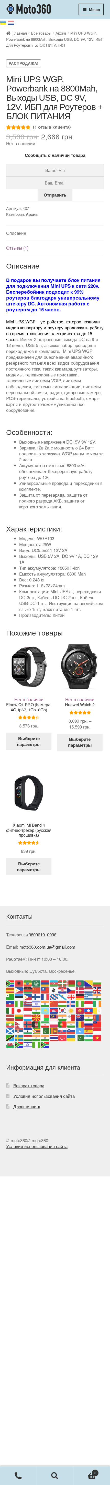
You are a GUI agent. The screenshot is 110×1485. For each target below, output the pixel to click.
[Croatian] (62, 989)
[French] (45, 996)
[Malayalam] (62, 1016)
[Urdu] (80, 1037)
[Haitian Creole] (10, 1003)
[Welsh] (10, 1044)
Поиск (55, 1476)
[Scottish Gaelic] (10, 1030)
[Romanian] (80, 1023)
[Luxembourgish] (28, 1016)
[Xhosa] (19, 1044)
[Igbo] (80, 1003)
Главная (20, 33)
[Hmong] (54, 1003)
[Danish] (80, 989)
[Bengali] (80, 983)
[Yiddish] (28, 1044)
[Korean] (62, 1010)
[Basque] (62, 983)
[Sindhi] (45, 1030)
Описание (16, 233)
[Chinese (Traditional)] (45, 989)
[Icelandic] (71, 1003)
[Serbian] (19, 1030)
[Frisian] (54, 996)
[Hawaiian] (28, 1003)
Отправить (55, 195)
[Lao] (88, 1010)
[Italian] (10, 1010)
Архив (61, 33)
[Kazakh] (45, 1010)
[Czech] (71, 989)
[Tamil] (36, 1037)
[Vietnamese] (97, 1037)
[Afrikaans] (10, 983)
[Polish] (54, 1023)
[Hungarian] (62, 1003)
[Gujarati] (97, 996)
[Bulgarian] (97, 983)
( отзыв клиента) (52, 127)
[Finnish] (36, 996)
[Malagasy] (45, 1016)
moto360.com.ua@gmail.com (47, 947)
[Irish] (97, 1003)
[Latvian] (10, 1016)
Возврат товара (28, 1085)
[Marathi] (88, 1016)
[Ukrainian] (4, 22)
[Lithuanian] (19, 1016)
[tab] (55, 233)
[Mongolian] (97, 1016)
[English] (97, 989)
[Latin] (97, 1010)
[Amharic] (28, 983)
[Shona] (36, 1030)
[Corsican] (54, 989)
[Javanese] (28, 1010)
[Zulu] (45, 1044)
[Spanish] (88, 1030)
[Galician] (62, 996)
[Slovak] (62, 1030)
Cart (84, 1471)
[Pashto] (36, 1023)
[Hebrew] (36, 1003)
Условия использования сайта (44, 1096)
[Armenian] (45, 983)
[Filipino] (28, 996)
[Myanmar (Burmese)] (10, 1023)
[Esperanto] (10, 996)
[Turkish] (62, 1037)
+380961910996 (41, 934)
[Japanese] (19, 1010)
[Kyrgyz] (80, 1010)
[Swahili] (10, 1037)
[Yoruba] (36, 1044)
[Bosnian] (88, 983)
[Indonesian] (88, 1003)
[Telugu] (45, 1037)
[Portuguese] (62, 1023)
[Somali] (80, 1030)
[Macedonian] (36, 1016)
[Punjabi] (71, 1023)
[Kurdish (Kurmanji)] (71, 1010)
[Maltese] (71, 1016)
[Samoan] (97, 1023)
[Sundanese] (97, 1030)
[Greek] (88, 996)
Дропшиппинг (26, 1106)
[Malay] (54, 1016)
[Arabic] (36, 983)
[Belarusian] (71, 983)
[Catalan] (10, 989)
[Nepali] (19, 1023)
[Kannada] (36, 1010)
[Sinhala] (54, 1030)
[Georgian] (71, 996)
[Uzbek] (88, 1037)
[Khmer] (54, 1010)
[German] (80, 996)
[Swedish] (19, 1037)
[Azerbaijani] (54, 983)
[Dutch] (88, 989)
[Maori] (80, 1016)
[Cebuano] (19, 989)
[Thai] (54, 1037)
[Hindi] (45, 1003)
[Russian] (11, 22)
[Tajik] (28, 1037)
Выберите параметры (29, 741)
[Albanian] (19, 983)
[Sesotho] (28, 1030)
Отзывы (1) (17, 247)
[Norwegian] (28, 1023)
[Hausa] (19, 1003)
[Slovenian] (71, 1030)
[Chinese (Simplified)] (36, 989)
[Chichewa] (28, 989)
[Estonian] (19, 996)
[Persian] (45, 1023)
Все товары (41, 33)
